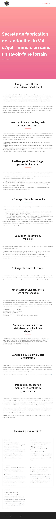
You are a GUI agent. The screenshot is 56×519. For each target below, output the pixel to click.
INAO (48, 338)
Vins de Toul (49, 374)
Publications (46, 3)
